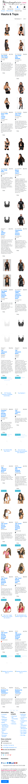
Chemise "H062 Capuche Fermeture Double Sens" (18, 294)
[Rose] (1, 587)
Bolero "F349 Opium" (17, 171)
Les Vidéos (23, 730)
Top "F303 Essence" (18, 114)
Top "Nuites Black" (3, 233)
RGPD (3, 722)
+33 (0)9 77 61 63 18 (8, 745)
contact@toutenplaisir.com (10, 747)
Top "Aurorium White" (4, 352)
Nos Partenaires (5, 732)
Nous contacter (4, 717)
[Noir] (1, 61)
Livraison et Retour (24, 718)
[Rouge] (1, 641)
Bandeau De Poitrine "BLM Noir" (18, 691)
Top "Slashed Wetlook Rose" (3, 470)
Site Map (23, 735)
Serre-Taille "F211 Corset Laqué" (4, 116)
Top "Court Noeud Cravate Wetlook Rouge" (4, 635)
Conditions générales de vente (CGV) (5, 726)
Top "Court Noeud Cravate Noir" (18, 580)
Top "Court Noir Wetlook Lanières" (18, 470)
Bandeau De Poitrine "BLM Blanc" (4, 691)
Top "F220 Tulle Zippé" (4, 56)
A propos (4, 714)
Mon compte (13, 721)
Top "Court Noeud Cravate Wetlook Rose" (4, 581)
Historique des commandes (15, 717)
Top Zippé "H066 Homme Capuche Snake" (4, 294)
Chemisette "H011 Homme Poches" (18, 232)
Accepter (5, 781)
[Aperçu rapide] (7, 52)
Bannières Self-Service (24, 727)
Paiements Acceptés (4, 720)
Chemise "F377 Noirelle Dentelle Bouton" (3, 413)
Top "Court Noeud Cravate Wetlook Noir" (18, 526)
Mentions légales (4, 729)
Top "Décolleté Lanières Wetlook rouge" (18, 635)
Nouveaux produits (4, 735)
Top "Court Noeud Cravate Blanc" (4, 526)
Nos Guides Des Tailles (24, 732)
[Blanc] (1, 358)
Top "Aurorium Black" (18, 352)
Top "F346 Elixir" (4, 170)
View (3, 73)
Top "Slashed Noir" (17, 412)
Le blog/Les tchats (24, 721)
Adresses (14, 723)
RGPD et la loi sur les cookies (8, 770)
